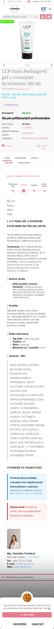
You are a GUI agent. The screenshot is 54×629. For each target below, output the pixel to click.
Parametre (20, 158)
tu (49, 608)
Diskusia (9, 163)
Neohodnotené (23, 89)
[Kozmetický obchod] (14, 9)
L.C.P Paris (33, 557)
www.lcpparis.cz (23, 566)
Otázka (9, 146)
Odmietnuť (38, 624)
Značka (35, 158)
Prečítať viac (11, 104)
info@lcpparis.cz (25, 563)
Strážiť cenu (44, 147)
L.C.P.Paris (27, 128)
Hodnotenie (24, 163)
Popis (7, 158)
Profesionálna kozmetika (35, 139)
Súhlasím (28, 615)
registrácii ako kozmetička (28, 493)
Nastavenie (19, 624)
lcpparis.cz (28, 133)
